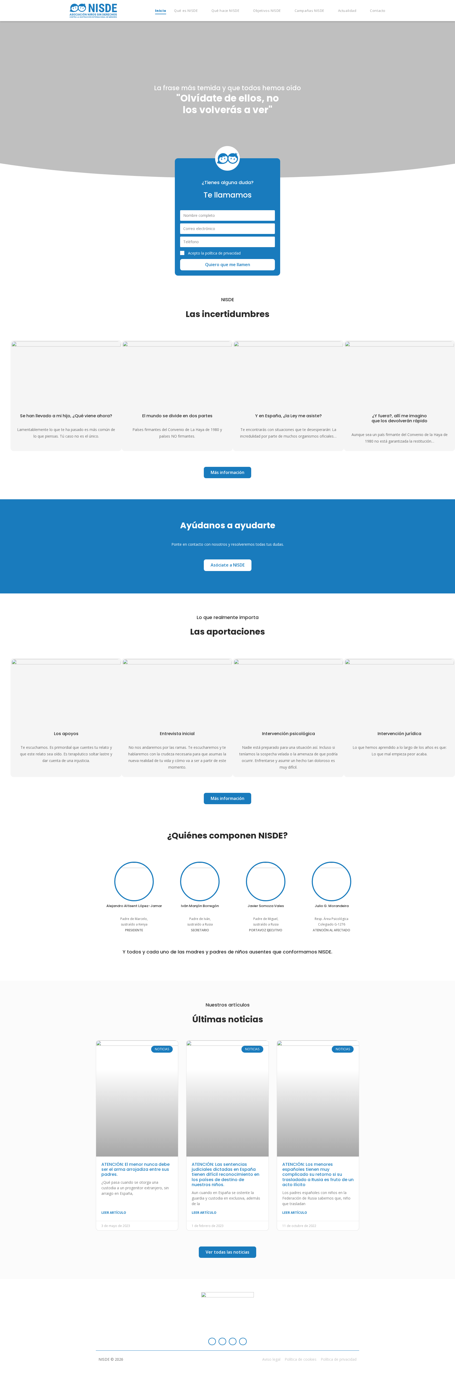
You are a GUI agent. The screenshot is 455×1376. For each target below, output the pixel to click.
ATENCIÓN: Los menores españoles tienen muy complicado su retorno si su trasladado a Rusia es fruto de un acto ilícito (318, 1174)
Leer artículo (113, 1212)
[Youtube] (243, 1341)
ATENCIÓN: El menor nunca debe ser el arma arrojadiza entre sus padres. (135, 1169)
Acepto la (214, 253)
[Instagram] (222, 1341)
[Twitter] (232, 1341)
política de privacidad (223, 253)
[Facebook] (212, 1341)
